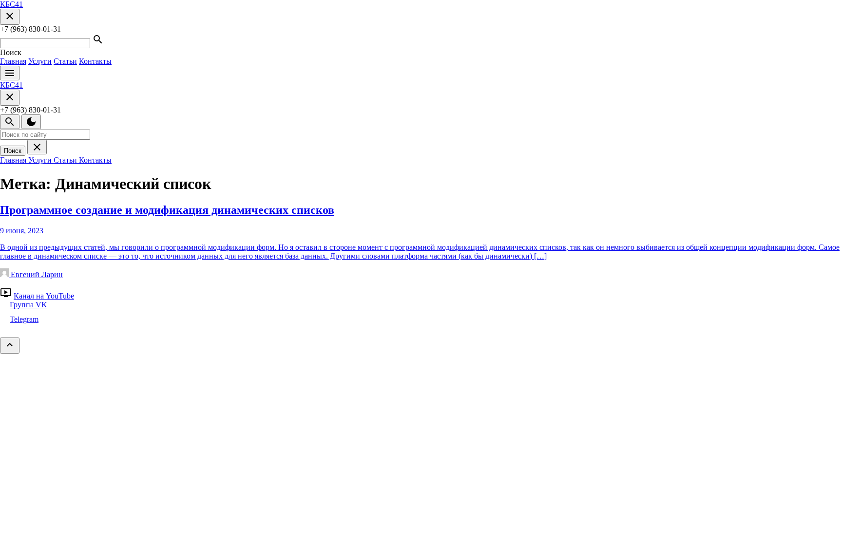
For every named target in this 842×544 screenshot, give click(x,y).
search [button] (98, 39)
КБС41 (11, 4)
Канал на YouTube (44, 296)
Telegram (24, 319)
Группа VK (28, 304)
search (10, 122)
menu (10, 73)
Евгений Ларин (36, 274)
